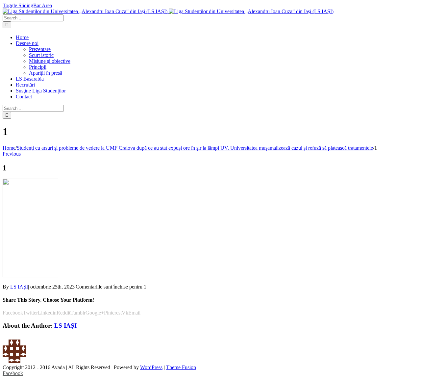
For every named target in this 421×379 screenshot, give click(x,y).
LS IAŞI (19, 287)
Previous (12, 154)
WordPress (151, 367)
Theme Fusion (181, 367)
